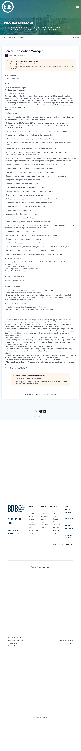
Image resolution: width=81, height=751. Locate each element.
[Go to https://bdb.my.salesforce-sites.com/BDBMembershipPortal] (69, 536)
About (32, 507)
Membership (33, 530)
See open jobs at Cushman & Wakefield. (23, 64)
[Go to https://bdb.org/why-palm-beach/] (69, 509)
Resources (47, 507)
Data (30, 528)
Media (43, 522)
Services (32, 519)
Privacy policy (36, 416)
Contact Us (45, 528)
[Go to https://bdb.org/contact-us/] (69, 546)
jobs (3, 37)
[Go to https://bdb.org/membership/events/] (69, 519)
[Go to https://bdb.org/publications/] (16, 534)
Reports (43, 519)
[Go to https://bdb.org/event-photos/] (69, 527)
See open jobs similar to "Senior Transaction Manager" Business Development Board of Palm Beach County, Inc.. (42, 68)
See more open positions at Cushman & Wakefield (40, 394)
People (31, 533)
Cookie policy (45, 416)
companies (12, 37)
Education (44, 525)
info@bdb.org (58, 544)
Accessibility (62, 640)
